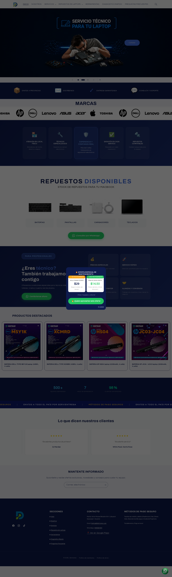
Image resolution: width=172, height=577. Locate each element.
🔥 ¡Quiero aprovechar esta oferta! (86, 301)
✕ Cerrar (101, 307)
